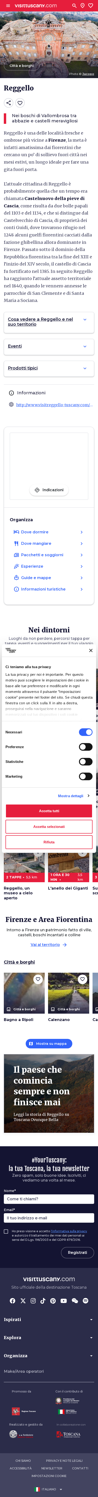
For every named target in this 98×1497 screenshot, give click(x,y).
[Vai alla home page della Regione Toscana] (24, 1411)
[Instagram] (33, 1301)
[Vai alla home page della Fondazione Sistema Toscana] (26, 1434)
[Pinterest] (53, 1301)
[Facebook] (12, 1301)
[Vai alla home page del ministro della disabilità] (69, 1401)
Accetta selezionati (49, 826)
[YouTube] (63, 1301)
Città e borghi (19, 962)
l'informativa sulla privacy (69, 1231)
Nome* (10, 1191)
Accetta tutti (49, 811)
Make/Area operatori (24, 1371)
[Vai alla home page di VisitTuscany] (36, 6)
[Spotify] (85, 1301)
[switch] (86, 747)
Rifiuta (49, 842)
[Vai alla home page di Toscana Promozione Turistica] (71, 1434)
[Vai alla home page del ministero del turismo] (69, 1411)
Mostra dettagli (70, 796)
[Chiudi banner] (91, 650)
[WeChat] (75, 1301)
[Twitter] (23, 1301)
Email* (9, 1210)
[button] (49, 1319)
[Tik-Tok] (42, 1301)
